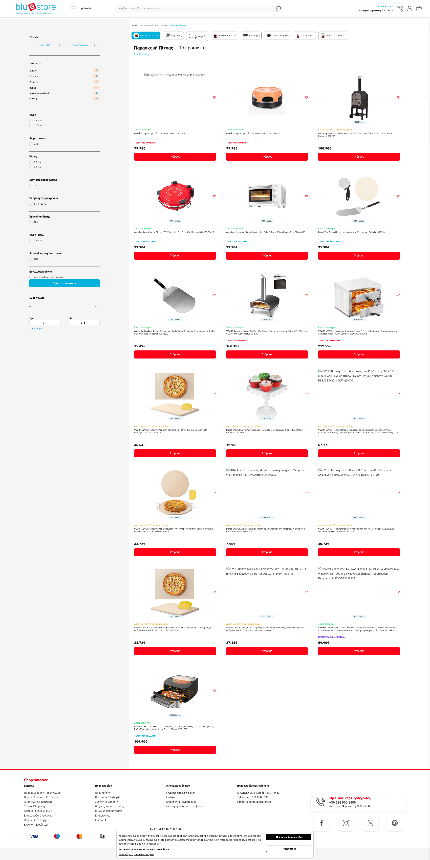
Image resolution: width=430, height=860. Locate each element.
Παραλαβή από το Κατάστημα (41, 797)
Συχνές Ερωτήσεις (106, 801)
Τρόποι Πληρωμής (35, 806)
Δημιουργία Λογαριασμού (181, 801)
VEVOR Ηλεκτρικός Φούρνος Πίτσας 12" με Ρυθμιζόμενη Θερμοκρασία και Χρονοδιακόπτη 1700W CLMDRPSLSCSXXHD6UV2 (357, 332)
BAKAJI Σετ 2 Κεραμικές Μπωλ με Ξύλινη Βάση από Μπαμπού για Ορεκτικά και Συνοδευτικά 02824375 (265, 530)
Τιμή (31, 318)
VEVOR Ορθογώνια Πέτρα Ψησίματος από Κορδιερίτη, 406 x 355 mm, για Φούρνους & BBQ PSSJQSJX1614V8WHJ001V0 (265, 629)
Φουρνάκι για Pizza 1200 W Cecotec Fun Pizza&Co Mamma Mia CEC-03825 (174, 232)
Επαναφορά (36, 328)
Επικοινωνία (102, 815)
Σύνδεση (171, 797)
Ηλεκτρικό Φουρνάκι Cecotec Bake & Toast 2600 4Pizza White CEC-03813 (265, 232)
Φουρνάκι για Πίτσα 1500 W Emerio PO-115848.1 (253, 133)
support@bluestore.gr (258, 801)
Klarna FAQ (101, 820)
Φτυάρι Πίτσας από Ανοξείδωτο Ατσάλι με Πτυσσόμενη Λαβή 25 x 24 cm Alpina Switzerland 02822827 (174, 332)
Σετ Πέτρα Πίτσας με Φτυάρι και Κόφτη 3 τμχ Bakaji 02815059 (351, 232)
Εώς (70, 318)
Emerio (63, 70)
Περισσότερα (289, 848)
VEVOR (63, 99)
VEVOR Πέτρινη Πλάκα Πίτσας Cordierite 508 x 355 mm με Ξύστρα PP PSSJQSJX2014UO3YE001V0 (171, 431)
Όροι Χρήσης (103, 792)
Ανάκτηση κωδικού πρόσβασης (185, 806)
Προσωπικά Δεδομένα (108, 797)
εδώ (159, 843)
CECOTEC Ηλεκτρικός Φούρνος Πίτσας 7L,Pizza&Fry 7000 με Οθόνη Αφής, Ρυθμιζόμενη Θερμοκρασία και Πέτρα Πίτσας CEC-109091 (174, 727)
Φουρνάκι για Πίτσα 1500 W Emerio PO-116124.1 (161, 133)
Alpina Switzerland (63, 93)
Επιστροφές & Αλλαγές (38, 815)
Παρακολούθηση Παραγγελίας (42, 792)
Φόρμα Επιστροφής (35, 820)
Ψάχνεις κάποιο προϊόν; (109, 806)
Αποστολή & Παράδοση (38, 801)
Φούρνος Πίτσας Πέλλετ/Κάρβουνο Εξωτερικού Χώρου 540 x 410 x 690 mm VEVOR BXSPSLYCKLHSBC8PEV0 (266, 332)
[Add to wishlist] (214, 97)
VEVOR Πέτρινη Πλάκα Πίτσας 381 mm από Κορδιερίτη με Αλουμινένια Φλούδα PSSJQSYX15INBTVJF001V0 (356, 530)
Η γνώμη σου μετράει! (108, 811)
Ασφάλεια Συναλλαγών (38, 811)
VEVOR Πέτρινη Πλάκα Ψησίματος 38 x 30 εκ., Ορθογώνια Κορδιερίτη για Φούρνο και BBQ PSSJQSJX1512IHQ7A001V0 (173, 629)
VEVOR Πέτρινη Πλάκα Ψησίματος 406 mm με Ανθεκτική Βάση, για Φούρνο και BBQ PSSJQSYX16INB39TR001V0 (173, 530)
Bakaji (63, 87)
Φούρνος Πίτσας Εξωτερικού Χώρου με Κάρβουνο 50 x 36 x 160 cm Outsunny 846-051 (355, 134)
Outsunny (63, 76)
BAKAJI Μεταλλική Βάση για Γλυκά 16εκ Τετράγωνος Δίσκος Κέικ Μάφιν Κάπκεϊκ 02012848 (264, 431)
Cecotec (63, 82)
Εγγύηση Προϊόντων (36, 824)
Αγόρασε (175, 156)
